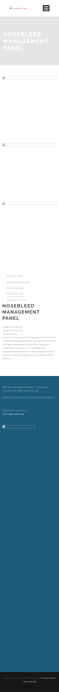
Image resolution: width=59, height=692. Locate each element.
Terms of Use (29, 681)
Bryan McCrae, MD (17, 300)
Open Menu (46, 8)
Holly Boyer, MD (16, 297)
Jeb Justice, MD (15, 293)
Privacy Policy (48, 678)
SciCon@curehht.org (13, 414)
